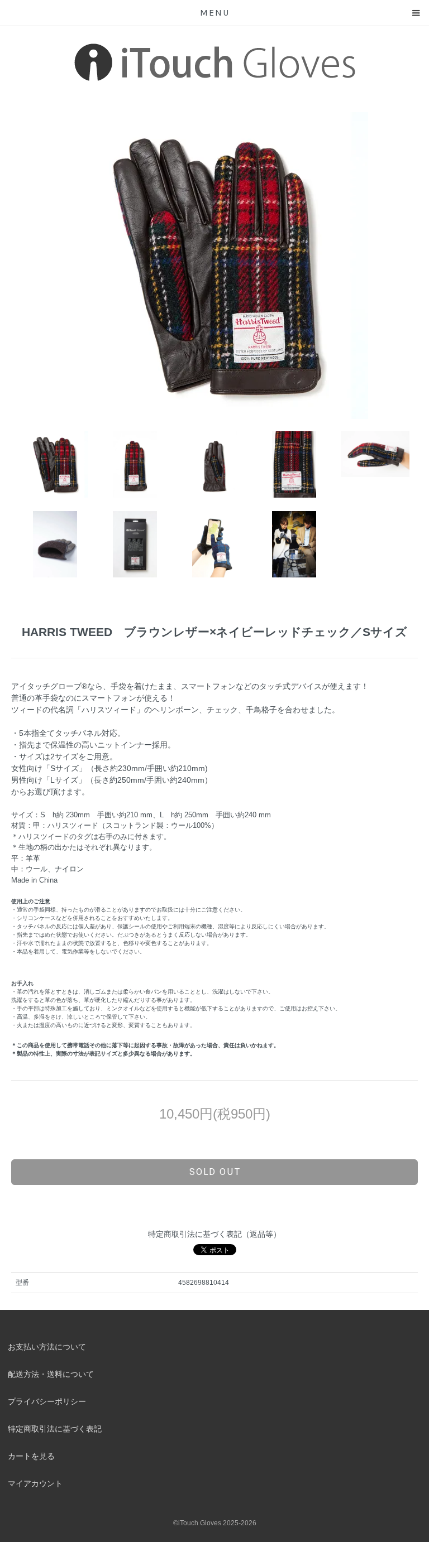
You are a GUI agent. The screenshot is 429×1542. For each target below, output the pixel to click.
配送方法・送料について (51, 1374)
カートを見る (31, 1456)
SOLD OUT (215, 1171)
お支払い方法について (47, 1346)
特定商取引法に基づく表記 (55, 1428)
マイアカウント (35, 1483)
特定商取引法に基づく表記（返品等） (214, 1234)
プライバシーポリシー (47, 1401)
